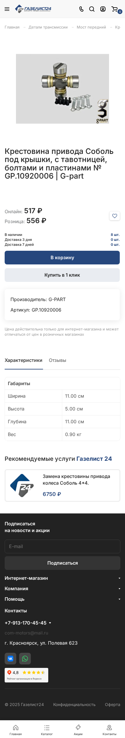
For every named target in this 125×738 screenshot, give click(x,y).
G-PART (57, 299)
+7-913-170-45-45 (26, 623)
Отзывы (57, 360)
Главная (12, 27)
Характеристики (23, 360)
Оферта (112, 704)
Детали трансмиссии (48, 27)
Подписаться (62, 563)
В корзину (62, 257)
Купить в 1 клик (62, 275)
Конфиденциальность (74, 704)
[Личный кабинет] (102, 9)
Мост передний (91, 27)
